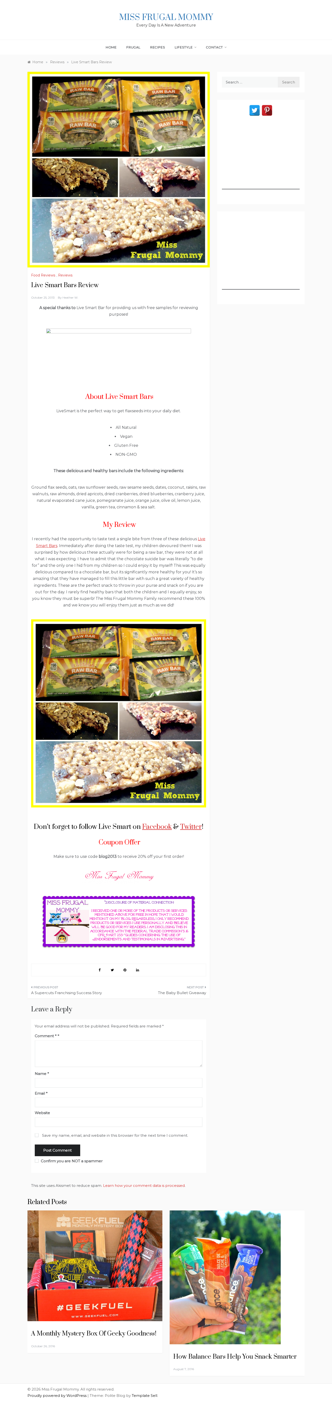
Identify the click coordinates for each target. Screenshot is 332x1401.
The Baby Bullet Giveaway (182, 992)
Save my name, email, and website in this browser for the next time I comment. (115, 1135)
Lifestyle (183, 47)
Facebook (157, 827)
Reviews (65, 275)
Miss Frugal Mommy (166, 17)
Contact (214, 47)
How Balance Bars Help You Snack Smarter (235, 1357)
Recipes (157, 47)
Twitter (191, 827)
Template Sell (144, 1395)
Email (41, 1093)
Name (42, 1073)
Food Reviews (43, 275)
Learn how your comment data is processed (144, 1185)
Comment (46, 1036)
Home (111, 47)
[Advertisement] (261, 158)
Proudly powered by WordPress (57, 1395)
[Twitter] (254, 110)
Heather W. (70, 297)
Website (42, 1112)
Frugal (133, 47)
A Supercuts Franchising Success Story (66, 992)
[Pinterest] (267, 110)
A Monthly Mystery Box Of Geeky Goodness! (93, 1334)
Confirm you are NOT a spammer (71, 1161)
